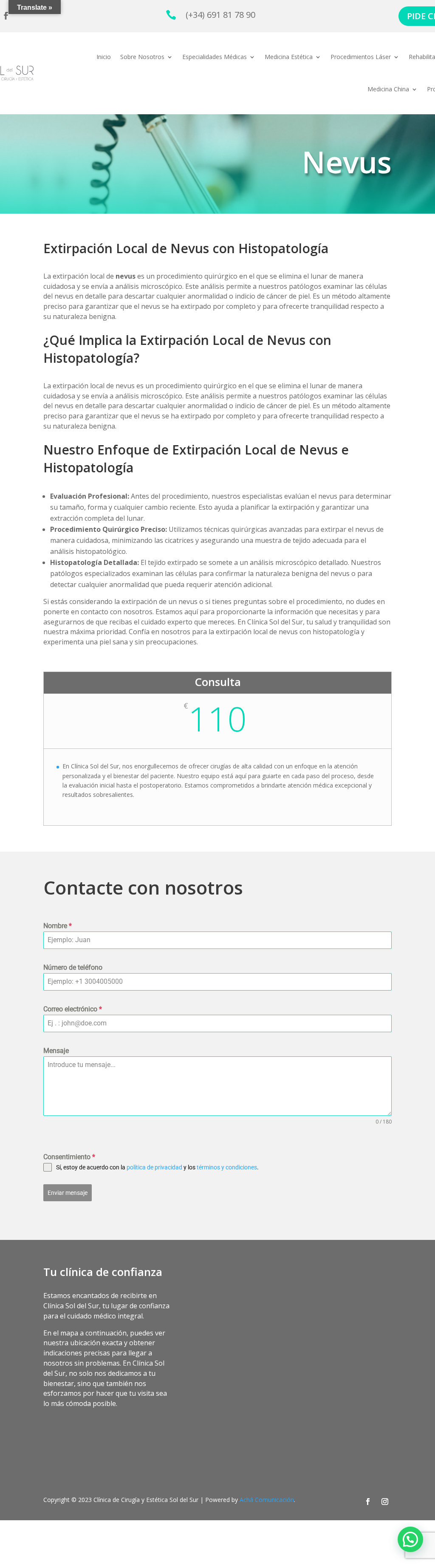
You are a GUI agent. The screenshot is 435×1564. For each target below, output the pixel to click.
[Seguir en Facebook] (368, 1501)
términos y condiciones (227, 1167)
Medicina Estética (289, 57)
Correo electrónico (72, 1009)
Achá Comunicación (267, 1500)
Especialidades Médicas (214, 57)
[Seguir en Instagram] (385, 1501)
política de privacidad (154, 1167)
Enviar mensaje (68, 1192)
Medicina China (388, 89)
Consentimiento (69, 1157)
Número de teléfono (72, 967)
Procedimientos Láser (360, 57)
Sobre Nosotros (142, 57)
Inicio (103, 57)
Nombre (57, 926)
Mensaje (56, 1051)
